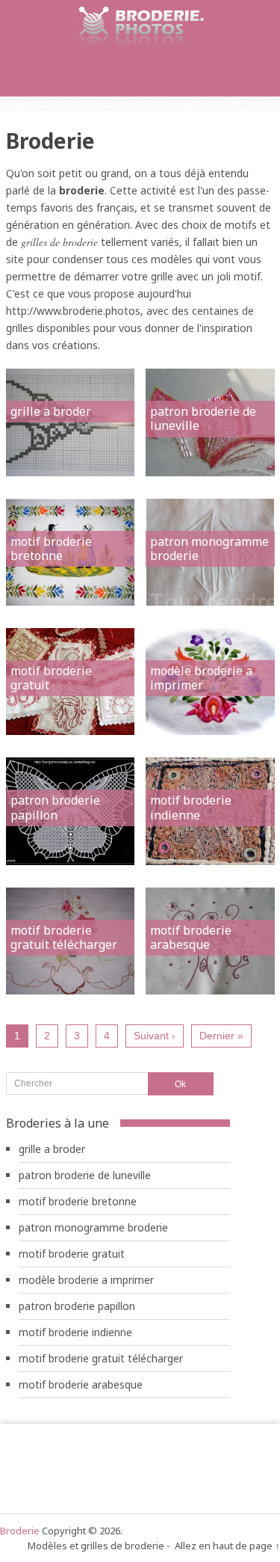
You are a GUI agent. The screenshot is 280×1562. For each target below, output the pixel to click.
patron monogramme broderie (209, 548)
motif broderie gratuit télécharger (63, 937)
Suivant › (154, 1036)
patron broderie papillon (55, 807)
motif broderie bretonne (51, 548)
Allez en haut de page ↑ (227, 1545)
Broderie (20, 1530)
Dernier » (221, 1036)
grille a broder (50, 411)
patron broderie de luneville (203, 418)
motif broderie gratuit (51, 677)
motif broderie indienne (190, 807)
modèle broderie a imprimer (201, 677)
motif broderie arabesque (190, 937)
